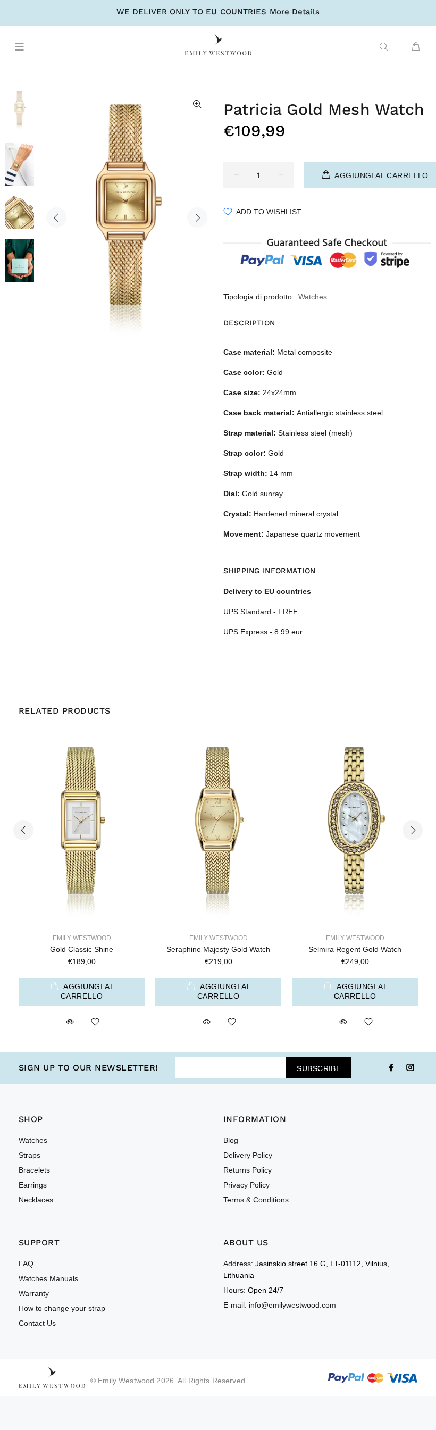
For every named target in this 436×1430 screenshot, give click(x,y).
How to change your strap (62, 1308)
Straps (29, 1155)
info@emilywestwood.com (292, 1305)
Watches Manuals (48, 1278)
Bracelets (34, 1170)
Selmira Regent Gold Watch (354, 949)
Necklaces (36, 1199)
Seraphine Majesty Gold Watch (218, 949)
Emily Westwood (82, 938)
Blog (230, 1140)
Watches (312, 296)
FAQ (26, 1263)
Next (197, 217)
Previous (56, 217)
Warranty (34, 1293)
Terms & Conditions (256, 1199)
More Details (295, 12)
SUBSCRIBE (319, 1068)
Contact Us (37, 1323)
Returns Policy (247, 1170)
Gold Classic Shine (81, 949)
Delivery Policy (247, 1155)
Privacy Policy (246, 1185)
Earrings (33, 1185)
